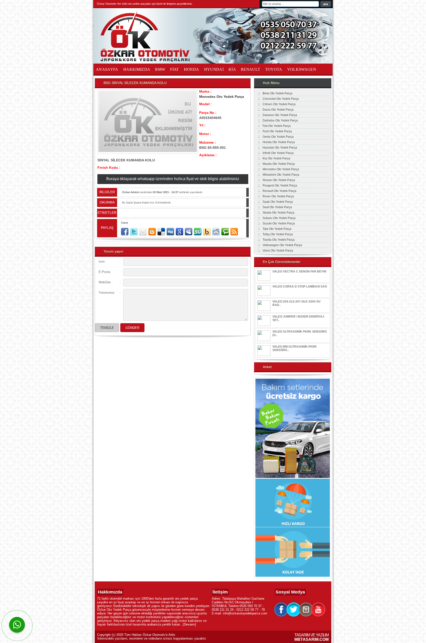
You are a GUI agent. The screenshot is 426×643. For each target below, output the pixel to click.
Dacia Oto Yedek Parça (278, 109)
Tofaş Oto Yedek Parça (278, 234)
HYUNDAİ (214, 69)
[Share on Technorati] (225, 232)
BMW (160, 69)
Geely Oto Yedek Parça (278, 136)
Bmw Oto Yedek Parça (277, 93)
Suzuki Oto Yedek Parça (279, 223)
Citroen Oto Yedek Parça (279, 104)
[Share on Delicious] (161, 232)
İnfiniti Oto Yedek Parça (278, 153)
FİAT (174, 69)
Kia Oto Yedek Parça (276, 158)
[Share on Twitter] (134, 232)
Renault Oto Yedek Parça (279, 191)
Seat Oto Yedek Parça (277, 207)
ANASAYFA (107, 69)
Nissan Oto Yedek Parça (279, 180)
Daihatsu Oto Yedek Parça (280, 120)
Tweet (124, 222)
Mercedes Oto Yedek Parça (221, 97)
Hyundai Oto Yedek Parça (280, 147)
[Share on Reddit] (216, 232)
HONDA (191, 69)
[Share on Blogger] (152, 232)
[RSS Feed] (234, 232)
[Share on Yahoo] (207, 232)
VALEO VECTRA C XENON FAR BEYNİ (299, 271)
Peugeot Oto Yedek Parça (280, 185)
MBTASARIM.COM (311, 639)
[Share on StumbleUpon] (198, 232)
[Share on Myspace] (189, 232)
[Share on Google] (179, 232)
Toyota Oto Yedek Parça (279, 239)
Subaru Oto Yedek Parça (279, 218)
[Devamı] (189, 624)
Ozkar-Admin (130, 192)
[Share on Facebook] (125, 232)
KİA (232, 69)
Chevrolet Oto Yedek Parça (281, 99)
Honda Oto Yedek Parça (279, 142)
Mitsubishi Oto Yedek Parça (281, 174)
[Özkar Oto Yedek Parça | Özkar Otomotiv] (146, 60)
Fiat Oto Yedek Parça (277, 126)
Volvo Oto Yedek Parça (278, 250)
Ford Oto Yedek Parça (277, 131)
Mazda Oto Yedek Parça (279, 164)
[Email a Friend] (143, 232)
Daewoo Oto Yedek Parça (280, 115)
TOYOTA (273, 69)
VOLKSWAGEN (301, 69)
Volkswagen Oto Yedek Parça (282, 245)
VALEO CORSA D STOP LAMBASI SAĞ (299, 286)
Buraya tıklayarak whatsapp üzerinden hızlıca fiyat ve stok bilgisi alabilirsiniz (172, 179)
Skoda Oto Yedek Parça (278, 212)
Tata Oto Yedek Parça (277, 229)
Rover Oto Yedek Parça (278, 196)
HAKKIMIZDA (136, 69)
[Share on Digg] (170, 232)
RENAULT (250, 69)
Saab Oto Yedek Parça (278, 201)
